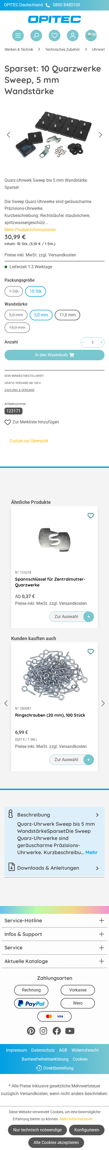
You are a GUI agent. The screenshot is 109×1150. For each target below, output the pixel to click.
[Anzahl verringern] (83, 342)
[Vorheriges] (8, 134)
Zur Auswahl (66, 616)
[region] (54, 564)
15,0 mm (19, 328)
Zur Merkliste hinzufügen (35, 421)
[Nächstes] (101, 134)
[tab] (54, 833)
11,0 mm (67, 314)
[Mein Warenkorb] (91, 35)
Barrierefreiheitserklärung (45, 1059)
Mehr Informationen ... (78, 1119)
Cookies (80, 1059)
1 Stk (16, 292)
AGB (63, 1050)
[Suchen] (36, 35)
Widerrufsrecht (85, 1050)
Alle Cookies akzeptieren (56, 1142)
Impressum (16, 1050)
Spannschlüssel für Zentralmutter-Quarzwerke (50, 581)
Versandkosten (34, 1093)
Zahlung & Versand (19, 390)
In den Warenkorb (51, 354)
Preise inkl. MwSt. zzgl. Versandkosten (40, 254)
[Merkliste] (54, 35)
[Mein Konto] (73, 35)
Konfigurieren (86, 1129)
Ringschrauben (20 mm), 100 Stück (50, 715)
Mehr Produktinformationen (30, 229)
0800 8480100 (66, 4)
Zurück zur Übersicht (29, 440)
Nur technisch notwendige (37, 1129)
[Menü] (18, 35)
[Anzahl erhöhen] (101, 342)
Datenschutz (43, 1050)
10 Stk (36, 291)
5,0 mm (18, 315)
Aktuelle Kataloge (26, 961)
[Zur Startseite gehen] (54, 19)
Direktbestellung (58, 1068)
